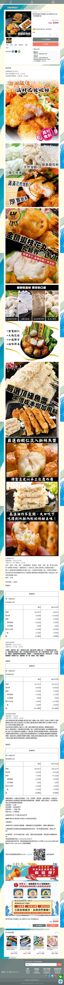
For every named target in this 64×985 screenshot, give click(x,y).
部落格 (28, 972)
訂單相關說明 (36, 972)
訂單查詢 (36, 970)
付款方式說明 (47, 969)
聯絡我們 (28, 970)
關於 (28, 969)
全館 (34, 29)
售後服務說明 (47, 972)
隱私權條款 (57, 972)
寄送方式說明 (47, 970)
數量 (34, 32)
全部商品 (36, 969)
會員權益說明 (57, 969)
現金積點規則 (57, 970)
